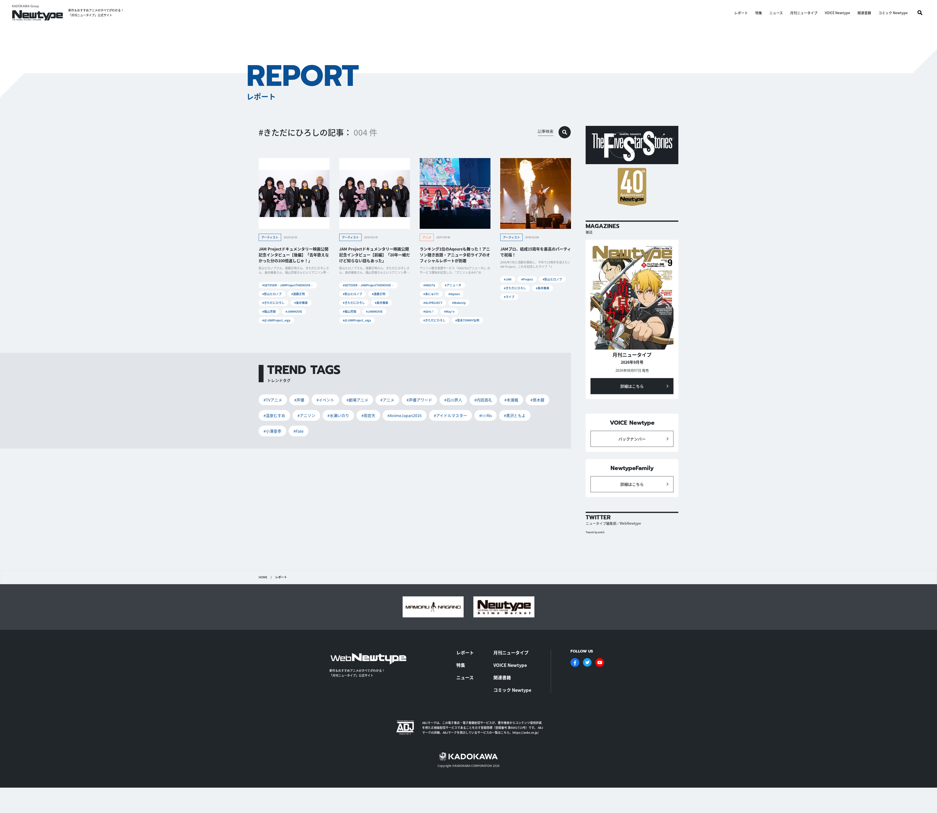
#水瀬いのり (338, 415)
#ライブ (509, 297)
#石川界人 (453, 400)
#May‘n (449, 311)
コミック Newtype (893, 12)
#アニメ (387, 400)
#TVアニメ (273, 400)
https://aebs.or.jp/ (525, 732)
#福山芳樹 (269, 311)
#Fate (299, 431)
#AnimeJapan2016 (404, 415)
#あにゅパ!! (431, 294)
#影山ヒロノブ (272, 294)
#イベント (325, 400)
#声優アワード (419, 400)
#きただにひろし (273, 303)
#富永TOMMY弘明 (467, 320)
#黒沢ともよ (515, 415)
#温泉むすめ (274, 415)
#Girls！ (428, 311)
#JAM (507, 279)
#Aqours (454, 294)
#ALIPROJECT (432, 303)
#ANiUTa (429, 285)
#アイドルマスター (450, 415)
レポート (741, 12)
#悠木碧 (537, 400)
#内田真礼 (483, 400)
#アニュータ (453, 285)
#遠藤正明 (298, 294)
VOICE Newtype (837, 12)
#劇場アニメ (357, 400)
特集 (758, 12)
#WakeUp (459, 303)
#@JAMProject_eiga (276, 320)
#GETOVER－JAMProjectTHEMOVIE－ (287, 285)
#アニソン (306, 415)
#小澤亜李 (272, 431)
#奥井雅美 (301, 303)
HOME (263, 577)
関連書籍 (864, 12)
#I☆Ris (485, 415)
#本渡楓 (511, 400)
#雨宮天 (368, 415)
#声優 (299, 400)
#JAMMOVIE (293, 311)
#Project (527, 279)
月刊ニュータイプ (803, 12)
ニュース (776, 12)
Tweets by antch (595, 532)
